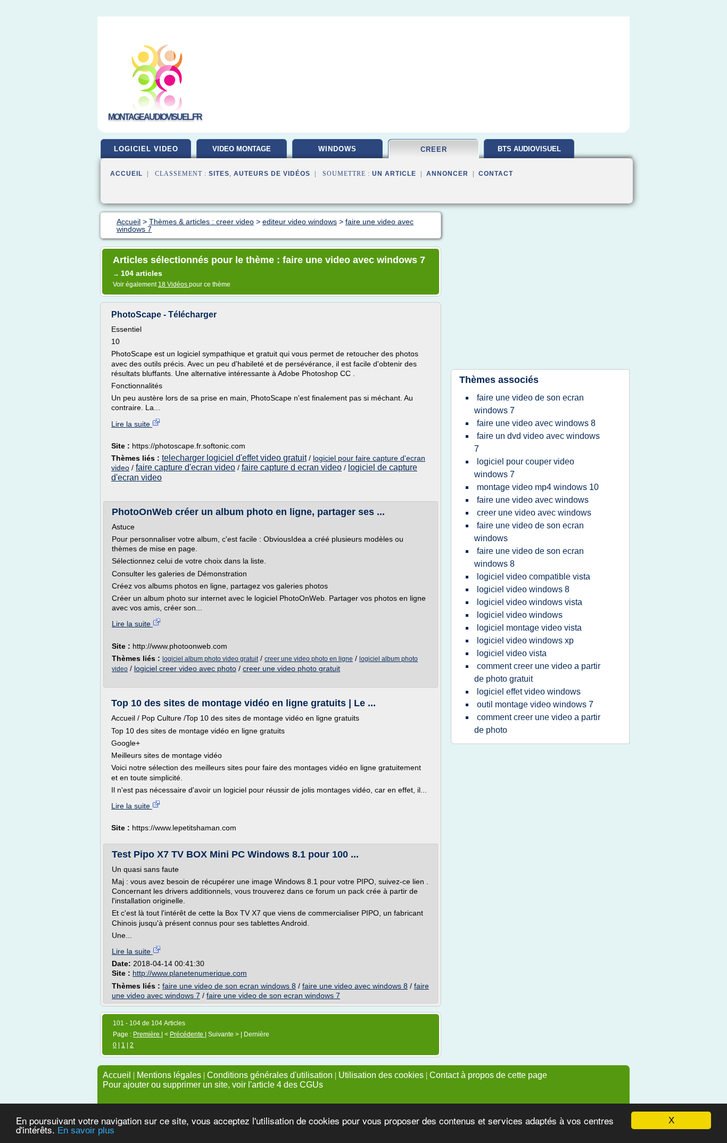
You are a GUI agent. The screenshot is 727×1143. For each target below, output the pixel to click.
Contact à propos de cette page (488, 1075)
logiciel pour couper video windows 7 (524, 468)
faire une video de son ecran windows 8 (229, 986)
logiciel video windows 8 (523, 589)
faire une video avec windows (533, 499)
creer (433, 149)
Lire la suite (131, 424)
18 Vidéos (173, 284)
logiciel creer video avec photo (185, 668)
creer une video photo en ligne (309, 659)
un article (394, 173)
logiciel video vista (512, 653)
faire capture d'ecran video (185, 467)
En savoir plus (85, 1130)
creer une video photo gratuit (291, 668)
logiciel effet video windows (529, 691)
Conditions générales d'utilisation (270, 1075)
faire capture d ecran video (292, 467)
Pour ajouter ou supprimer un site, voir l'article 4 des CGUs (213, 1084)
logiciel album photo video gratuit (210, 659)
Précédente (187, 1034)
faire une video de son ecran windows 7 (273, 995)
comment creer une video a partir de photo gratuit (537, 672)
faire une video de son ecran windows (529, 532)
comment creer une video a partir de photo (537, 723)
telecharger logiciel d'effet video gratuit (234, 457)
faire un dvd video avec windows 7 (537, 442)
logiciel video (146, 149)
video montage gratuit (241, 153)
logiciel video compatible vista (533, 576)
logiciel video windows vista (529, 602)
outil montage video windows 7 (535, 704)
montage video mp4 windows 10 (538, 487)
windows (337, 149)
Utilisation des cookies (381, 1075)
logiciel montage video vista (529, 627)
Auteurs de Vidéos (272, 173)
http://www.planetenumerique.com (190, 973)
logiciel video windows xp (525, 640)
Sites (219, 173)
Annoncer (447, 173)
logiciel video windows (520, 614)
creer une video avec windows (534, 512)
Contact (495, 173)
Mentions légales (169, 1075)
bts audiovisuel (529, 149)
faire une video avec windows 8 (355, 986)
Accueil (126, 173)
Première (147, 1034)
